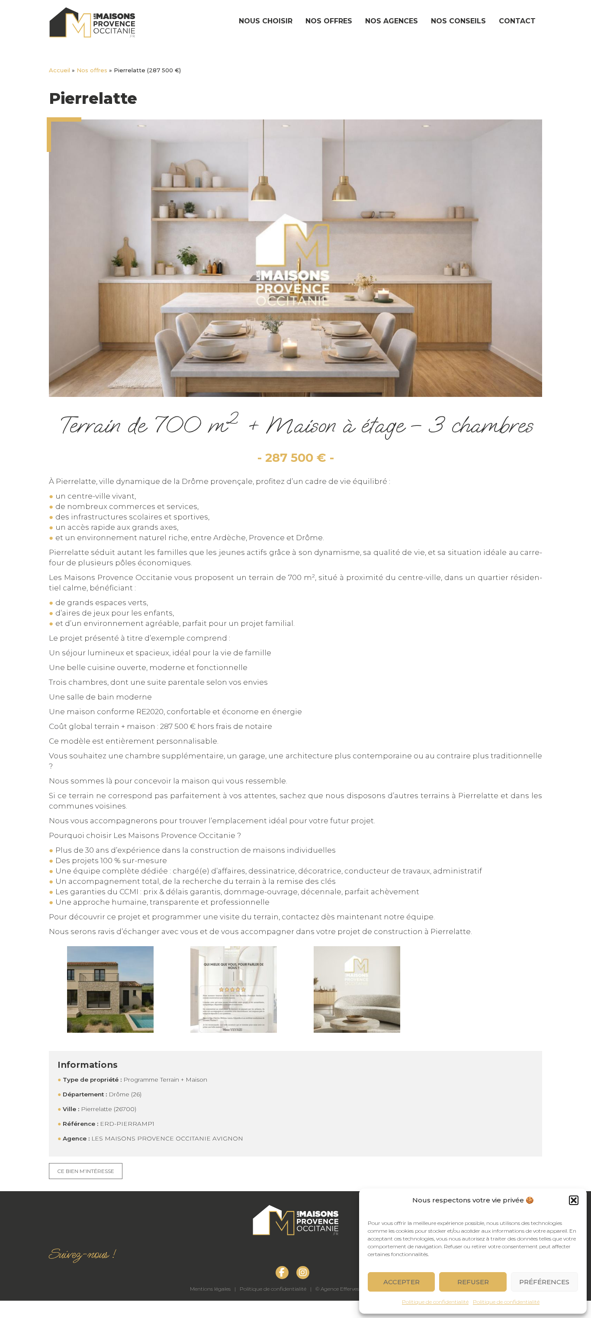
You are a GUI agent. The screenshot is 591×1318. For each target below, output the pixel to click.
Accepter (401, 1282)
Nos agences (391, 21)
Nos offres (328, 21)
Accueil (59, 70)
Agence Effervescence (347, 1289)
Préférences (544, 1282)
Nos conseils (458, 21)
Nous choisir (265, 21)
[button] (573, 1200)
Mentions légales (210, 1289)
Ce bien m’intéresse (85, 1171)
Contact (517, 21)
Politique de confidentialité (435, 1302)
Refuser (473, 1282)
